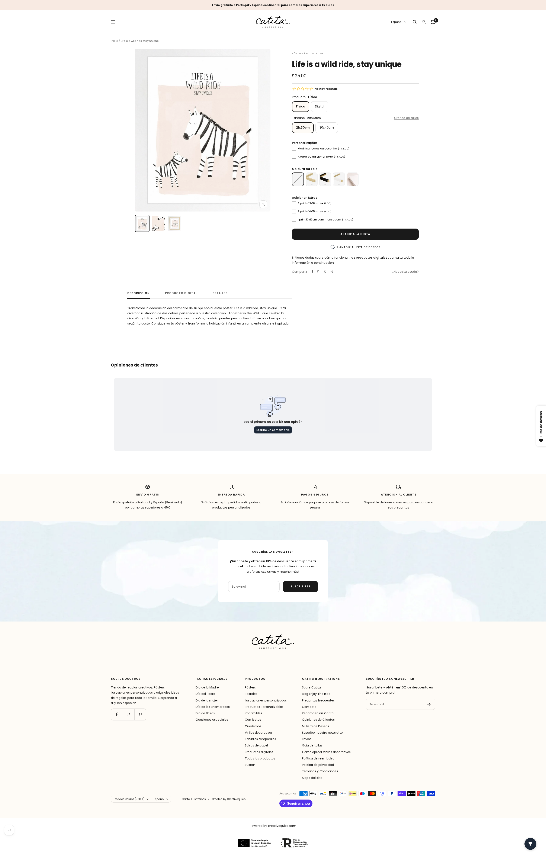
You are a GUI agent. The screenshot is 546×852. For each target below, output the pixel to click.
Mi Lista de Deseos (315, 726)
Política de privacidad (318, 765)
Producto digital (181, 293)
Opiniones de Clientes (318, 719)
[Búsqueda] (415, 22)
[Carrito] (433, 22)
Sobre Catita (311, 687)
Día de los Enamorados (213, 707)
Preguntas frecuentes (318, 700)
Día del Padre (205, 694)
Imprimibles (253, 713)
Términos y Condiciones (320, 771)
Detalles (220, 293)
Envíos (306, 739)
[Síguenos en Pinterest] (140, 714)
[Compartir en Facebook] (312, 271)
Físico (300, 106)
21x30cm (303, 127)
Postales (251, 694)
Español (396, 22)
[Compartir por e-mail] (332, 271)
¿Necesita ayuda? (405, 272)
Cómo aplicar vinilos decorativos (326, 752)
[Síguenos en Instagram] (128, 714)
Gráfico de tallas (406, 118)
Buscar (250, 765)
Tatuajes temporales (260, 739)
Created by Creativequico (228, 799)
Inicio (114, 41)
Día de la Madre (207, 687)
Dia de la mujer (207, 700)
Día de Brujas (205, 713)
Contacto (309, 707)
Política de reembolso (318, 758)
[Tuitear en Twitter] (325, 271)
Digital (319, 106)
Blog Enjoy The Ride (316, 694)
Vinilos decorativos (259, 732)
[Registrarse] (429, 704)
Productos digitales (259, 752)
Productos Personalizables (264, 707)
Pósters (250, 687)
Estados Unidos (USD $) (129, 799)
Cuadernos (253, 726)
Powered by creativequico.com (273, 826)
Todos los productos (260, 758)
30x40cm (326, 127)
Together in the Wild (244, 313)
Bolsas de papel (256, 745)
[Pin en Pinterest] (318, 271)
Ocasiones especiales (212, 719)
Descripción (138, 293)
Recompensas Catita (318, 713)
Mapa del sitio (312, 778)
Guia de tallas (312, 745)
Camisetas (253, 719)
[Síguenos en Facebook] (117, 714)
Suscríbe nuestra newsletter (323, 732)
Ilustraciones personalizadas (266, 700)
